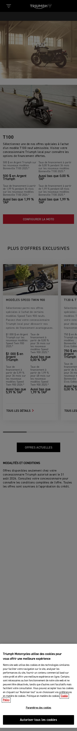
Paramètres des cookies (38, 708)
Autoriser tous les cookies (38, 720)
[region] (38, 686)
